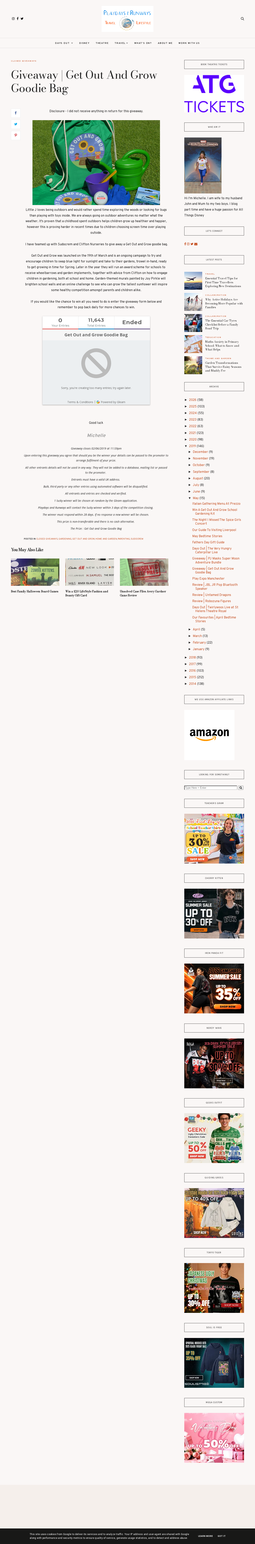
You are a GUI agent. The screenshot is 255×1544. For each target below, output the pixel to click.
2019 (193, 446)
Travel (120, 43)
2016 (193, 671)
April (197, 630)
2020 (193, 440)
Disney (84, 43)
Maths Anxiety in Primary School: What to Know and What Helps (222, 346)
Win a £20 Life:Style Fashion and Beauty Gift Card (86, 593)
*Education (213, 337)
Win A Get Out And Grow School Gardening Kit (214, 512)
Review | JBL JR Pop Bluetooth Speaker (215, 587)
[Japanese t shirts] (214, 1312)
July (196, 485)
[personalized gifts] (214, 1462)
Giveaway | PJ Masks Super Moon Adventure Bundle (215, 560)
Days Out (63, 43)
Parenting (124, 539)
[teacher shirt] (214, 863)
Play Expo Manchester (208, 579)
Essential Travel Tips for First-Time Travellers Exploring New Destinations (223, 282)
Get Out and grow (83, 539)
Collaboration (216, 295)
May (196, 498)
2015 (193, 677)
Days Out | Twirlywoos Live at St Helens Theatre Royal (215, 609)
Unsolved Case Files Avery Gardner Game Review (143, 593)
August (198, 479)
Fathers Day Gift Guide (208, 543)
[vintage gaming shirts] (214, 1088)
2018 (193, 658)
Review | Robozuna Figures (211, 601)
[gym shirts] (214, 1013)
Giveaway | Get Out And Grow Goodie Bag (213, 571)
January (199, 649)
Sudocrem (137, 539)
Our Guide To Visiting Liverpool (214, 530)
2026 (193, 400)
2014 (193, 684)
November (201, 459)
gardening (65, 539)
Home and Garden (106, 539)
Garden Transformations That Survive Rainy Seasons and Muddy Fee (223, 367)
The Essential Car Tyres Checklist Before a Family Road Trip (221, 324)
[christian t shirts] (214, 1237)
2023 (193, 420)
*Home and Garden (218, 358)
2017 (192, 664)
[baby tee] (214, 938)
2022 (193, 426)
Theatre (102, 43)
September (201, 472)
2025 (193, 407)
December (201, 452)
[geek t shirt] (214, 1162)
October (199, 465)
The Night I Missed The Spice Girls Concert (216, 522)
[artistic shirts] (214, 1387)
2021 (193, 433)
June (197, 492)
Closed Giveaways (23, 61)
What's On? (143, 43)
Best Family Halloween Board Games (34, 591)
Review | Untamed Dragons (211, 595)
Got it (222, 1536)
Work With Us (189, 43)
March (198, 636)
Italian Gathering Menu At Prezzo (216, 504)
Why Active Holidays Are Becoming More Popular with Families (224, 303)
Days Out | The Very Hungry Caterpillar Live (211, 551)
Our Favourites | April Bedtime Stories (214, 619)
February (200, 643)
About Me (165, 43)
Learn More (205, 1536)
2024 (193, 413)
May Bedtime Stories (207, 536)
